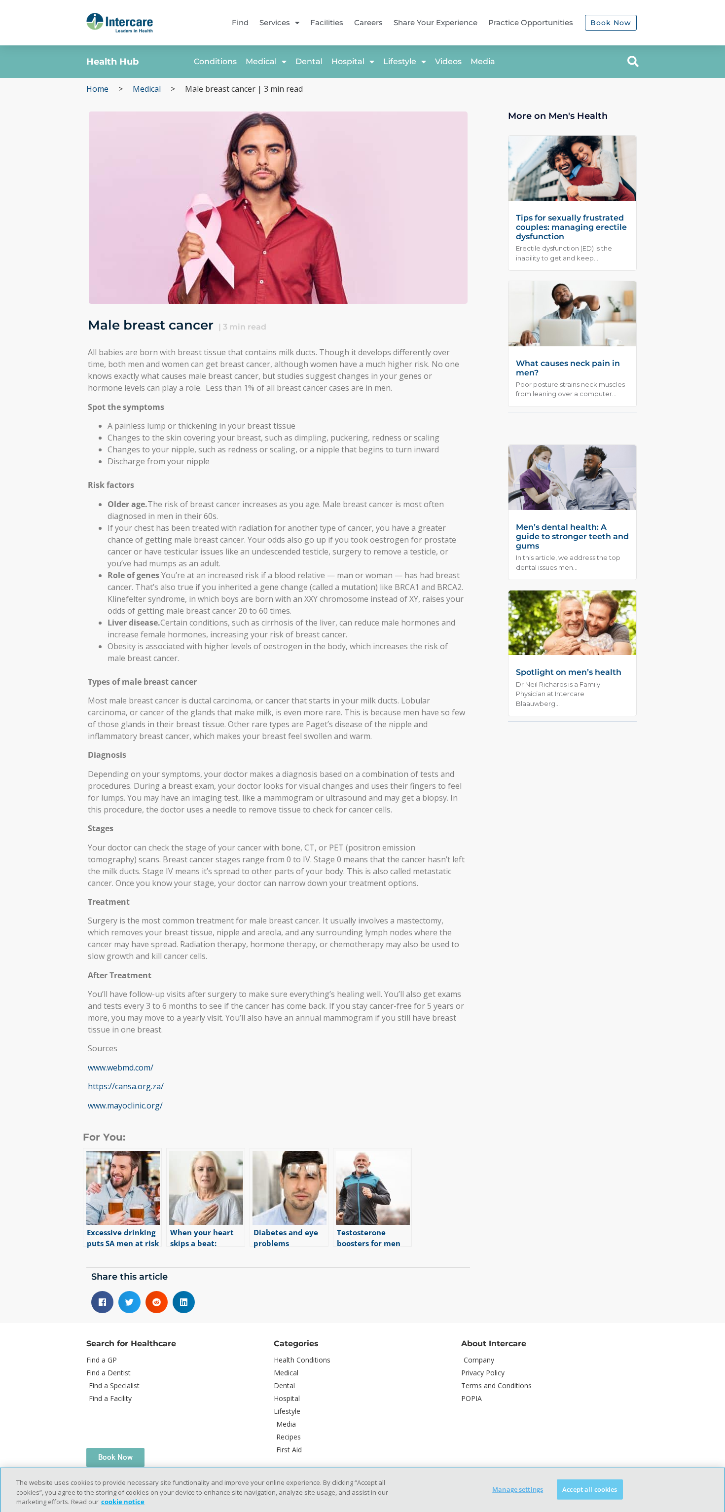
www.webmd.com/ (120, 1067)
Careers (368, 22)
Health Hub (112, 61)
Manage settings (517, 1488)
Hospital (347, 61)
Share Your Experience (435, 22)
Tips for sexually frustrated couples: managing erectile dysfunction (571, 227)
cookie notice (123, 1501)
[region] (362, 1490)
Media (483, 61)
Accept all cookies (589, 1488)
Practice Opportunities (530, 22)
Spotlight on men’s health (568, 672)
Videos (448, 61)
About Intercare (493, 1343)
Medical (261, 61)
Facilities (326, 22)
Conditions (215, 61)
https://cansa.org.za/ (126, 1086)
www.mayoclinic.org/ (125, 1105)
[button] (633, 62)
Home (97, 88)
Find (240, 22)
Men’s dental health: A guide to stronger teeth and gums (572, 536)
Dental (309, 61)
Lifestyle (399, 61)
